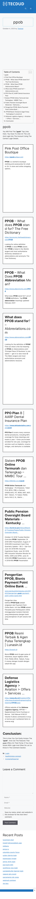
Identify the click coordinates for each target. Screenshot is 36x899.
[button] (25, 8)
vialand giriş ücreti (9, 874)
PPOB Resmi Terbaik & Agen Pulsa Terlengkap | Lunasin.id (17, 113)
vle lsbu (5, 883)
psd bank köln (8, 865)
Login (7, 753)
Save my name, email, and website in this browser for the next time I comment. (19, 814)
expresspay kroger (9, 858)
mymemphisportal (12, 759)
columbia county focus (11, 852)
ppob (6, 75)
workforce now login (10, 868)
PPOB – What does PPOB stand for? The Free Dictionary (17, 81)
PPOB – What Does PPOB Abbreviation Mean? (13, 85)
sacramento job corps (11, 877)
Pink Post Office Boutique (14, 77)
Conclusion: (10, 121)
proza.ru (6, 849)
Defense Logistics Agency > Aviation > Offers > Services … (18, 118)
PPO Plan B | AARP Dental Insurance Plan (17, 95)
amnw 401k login (9, 862)
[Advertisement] (18, 51)
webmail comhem (9, 880)
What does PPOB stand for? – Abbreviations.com (15, 90)
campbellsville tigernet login (13, 871)
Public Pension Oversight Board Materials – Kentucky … (16, 104)
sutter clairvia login (10, 855)
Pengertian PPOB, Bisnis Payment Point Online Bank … (16, 108)
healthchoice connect (13, 756)
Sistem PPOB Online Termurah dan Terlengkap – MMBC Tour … (17, 99)
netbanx (6, 846)
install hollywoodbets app (12, 843)
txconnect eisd (8, 840)
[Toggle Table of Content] (29, 72)
